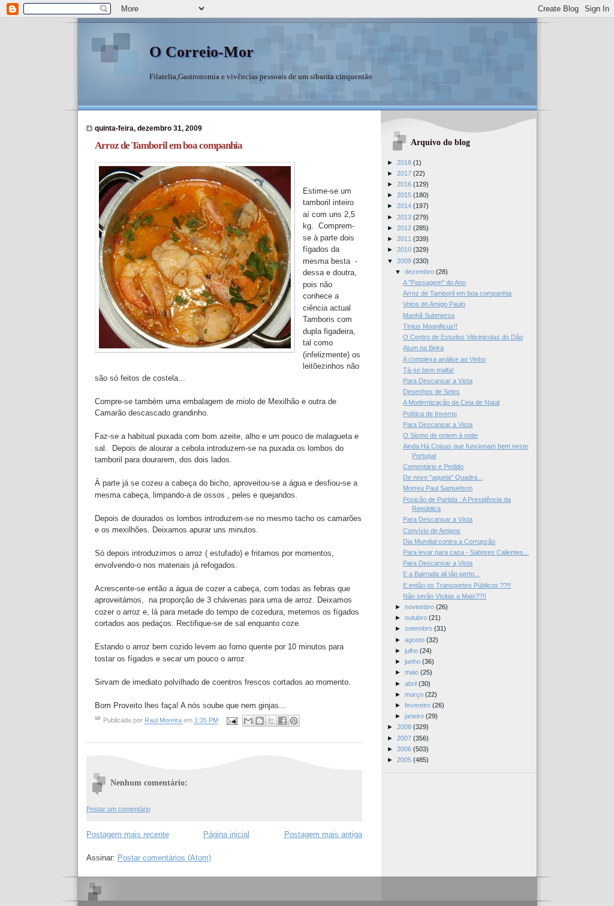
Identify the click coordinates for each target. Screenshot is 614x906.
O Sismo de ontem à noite (440, 435)
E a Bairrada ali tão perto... (441, 573)
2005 (405, 759)
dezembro (420, 271)
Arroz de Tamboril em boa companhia (457, 293)
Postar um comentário (118, 808)
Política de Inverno (430, 413)
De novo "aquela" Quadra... (443, 477)
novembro (420, 606)
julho (412, 650)
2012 (405, 227)
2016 (405, 184)
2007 (405, 738)
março (415, 694)
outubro (417, 617)
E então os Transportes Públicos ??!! (457, 585)
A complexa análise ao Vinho (444, 359)
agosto (415, 639)
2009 (405, 260)
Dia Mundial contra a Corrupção (449, 541)
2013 (405, 217)
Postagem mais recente (127, 834)
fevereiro (418, 705)
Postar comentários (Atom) (164, 857)
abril (412, 683)
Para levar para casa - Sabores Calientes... (466, 552)
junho (413, 661)
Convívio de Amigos (431, 530)
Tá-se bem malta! (428, 370)
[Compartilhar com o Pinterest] (294, 721)
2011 (405, 238)
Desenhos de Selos (431, 391)
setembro (419, 628)
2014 (405, 205)
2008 (405, 726)
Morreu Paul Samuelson (437, 488)
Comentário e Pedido (433, 466)
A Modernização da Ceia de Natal (451, 402)
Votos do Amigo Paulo (434, 304)
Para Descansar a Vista (437, 380)
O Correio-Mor (201, 52)
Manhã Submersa (429, 315)
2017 (405, 173)
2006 (405, 749)
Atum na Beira (423, 347)
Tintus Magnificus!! (430, 326)
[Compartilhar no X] (271, 721)
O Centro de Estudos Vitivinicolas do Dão (463, 337)
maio (412, 672)
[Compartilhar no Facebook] (282, 721)
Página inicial (226, 834)
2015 (405, 194)
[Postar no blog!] (260, 721)
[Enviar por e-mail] (248, 721)
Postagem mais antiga (323, 834)
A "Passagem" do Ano (434, 282)
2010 (405, 249)
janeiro (415, 716)
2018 (405, 162)
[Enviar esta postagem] (231, 720)
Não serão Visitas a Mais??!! (444, 596)
